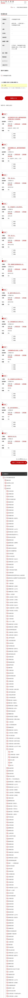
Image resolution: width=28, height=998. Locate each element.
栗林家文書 (10, 925)
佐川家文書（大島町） (13, 996)
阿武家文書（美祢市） (13, 531)
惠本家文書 (10, 673)
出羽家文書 (10, 580)
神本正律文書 (11, 865)
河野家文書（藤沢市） (13, 955)
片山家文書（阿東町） (13, 789)
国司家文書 (10, 901)
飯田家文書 (10, 540)
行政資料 (9, 485)
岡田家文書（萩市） (12, 708)
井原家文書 (10, 613)
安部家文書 (10, 510)
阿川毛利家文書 (11, 499)
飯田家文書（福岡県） (13, 542)
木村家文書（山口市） (13, 887)
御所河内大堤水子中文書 (13, 969)
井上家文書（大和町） (13, 599)
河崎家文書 (10, 849)
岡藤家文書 (10, 713)
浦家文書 (10, 667)
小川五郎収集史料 (12, 724)
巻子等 (11, 765)
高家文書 (10, 944)
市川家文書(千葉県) (12, 569)
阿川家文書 (10, 496)
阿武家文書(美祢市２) (13, 534)
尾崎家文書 (10, 727)
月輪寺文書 (10, 798)
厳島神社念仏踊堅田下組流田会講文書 (16, 578)
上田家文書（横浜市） (13, 635)
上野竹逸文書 (11, 637)
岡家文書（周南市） (12, 703)
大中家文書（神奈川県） (13, 689)
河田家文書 (10, 855)
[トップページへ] (7, 2)
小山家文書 (10, 971)
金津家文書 (10, 819)
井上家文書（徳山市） (13, 605)
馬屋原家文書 (11, 662)
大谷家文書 (10, 684)
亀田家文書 (10, 841)
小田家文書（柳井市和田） (14, 743)
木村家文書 (10, 884)
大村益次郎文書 (11, 694)
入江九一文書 (11, 621)
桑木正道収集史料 (12, 931)
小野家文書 (10, 749)
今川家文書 (10, 618)
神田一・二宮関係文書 (13, 863)
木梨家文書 (10, 876)
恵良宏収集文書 (11, 675)
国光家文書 (10, 903)
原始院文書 (10, 936)
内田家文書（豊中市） (13, 648)
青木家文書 (10, 491)
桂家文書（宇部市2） (13, 808)
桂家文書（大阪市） (12, 814)
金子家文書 (10, 825)
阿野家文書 (10, 507)
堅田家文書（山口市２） (13, 787)
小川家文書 (10, 722)
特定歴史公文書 (10, 483)
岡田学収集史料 (11, 711)
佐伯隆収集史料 (11, 985)
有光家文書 (10, 526)
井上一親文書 (11, 594)
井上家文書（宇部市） (13, 597)
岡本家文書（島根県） (13, 716)
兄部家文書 (10, 960)
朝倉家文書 (10, 502)
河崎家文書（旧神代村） (13, 852)
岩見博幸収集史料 (12, 629)
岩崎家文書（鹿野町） (13, 626)
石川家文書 (10, 553)
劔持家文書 (10, 939)
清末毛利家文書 (11, 895)
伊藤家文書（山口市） (13, 588)
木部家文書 (10, 882)
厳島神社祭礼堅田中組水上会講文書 (16, 575)
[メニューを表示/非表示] (25, 2)
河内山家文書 (11, 950)
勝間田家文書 (11, 800)
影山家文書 (10, 768)
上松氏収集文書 (11, 640)
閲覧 (14, 133)
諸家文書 (9, 488)
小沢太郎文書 (11, 735)
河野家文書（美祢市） (13, 857)
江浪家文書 (10, 670)
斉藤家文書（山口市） (13, 979)
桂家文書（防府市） (12, 803)
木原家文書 (10, 879)
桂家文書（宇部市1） (13, 806)
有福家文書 (10, 521)
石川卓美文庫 (11, 556)
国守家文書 (10, 906)
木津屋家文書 (11, 874)
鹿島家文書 (10, 770)
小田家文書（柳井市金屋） (14, 741)
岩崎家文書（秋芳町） (13, 624)
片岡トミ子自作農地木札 (13, 779)
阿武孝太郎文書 (11, 537)
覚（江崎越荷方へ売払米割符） (15, 207)
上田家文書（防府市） (13, 632)
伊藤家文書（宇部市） (13, 591)
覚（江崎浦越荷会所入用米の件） (16, 321)
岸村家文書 (10, 871)
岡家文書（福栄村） (12, 700)
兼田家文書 (10, 830)
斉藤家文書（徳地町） (13, 982)
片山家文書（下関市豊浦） (14, 792)
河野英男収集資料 (12, 860)
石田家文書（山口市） (13, 561)
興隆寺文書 (10, 963)
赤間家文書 (10, 493)
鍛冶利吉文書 (11, 776)
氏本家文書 (10, 643)
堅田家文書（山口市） (13, 784)
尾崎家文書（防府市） (13, 730)
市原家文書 (10, 572)
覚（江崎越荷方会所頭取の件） (15, 379)
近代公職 (12, 760)
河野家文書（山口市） (13, 952)
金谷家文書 (10, 822)
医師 (11, 762)
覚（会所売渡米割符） (14, 407)
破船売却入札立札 (12, 436)
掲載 (14, 137)
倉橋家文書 (10, 922)
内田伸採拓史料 (11, 654)
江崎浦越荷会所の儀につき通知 (15, 350)
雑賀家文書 (10, 977)
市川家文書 (10, 567)
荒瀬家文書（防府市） (13, 518)
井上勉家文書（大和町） (13, 607)
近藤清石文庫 (11, 974)
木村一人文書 (11, 890)
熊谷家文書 (10, 912)
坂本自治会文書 (11, 990)
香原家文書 (10, 958)
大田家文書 (10, 681)
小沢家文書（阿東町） (13, 732)
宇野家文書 (10, 659)
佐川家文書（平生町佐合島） (14, 993)
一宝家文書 (10, 583)
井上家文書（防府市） (13, 602)
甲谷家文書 (10, 947)
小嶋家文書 (10, 966)
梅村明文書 (10, 665)
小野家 (11, 751)
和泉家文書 (10, 564)
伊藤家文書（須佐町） (13, 586)
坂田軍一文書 (11, 988)
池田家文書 (10, 545)
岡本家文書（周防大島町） (14, 719)
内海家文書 (10, 656)
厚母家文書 (10, 504)
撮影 (14, 135)
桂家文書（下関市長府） (13, 811)
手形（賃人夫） (11, 178)
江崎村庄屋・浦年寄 (14, 754)
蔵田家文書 (10, 920)
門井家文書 (10, 817)
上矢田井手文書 (11, 836)
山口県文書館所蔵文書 (10, 477)
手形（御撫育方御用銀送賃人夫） (16, 264)
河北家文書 (10, 846)
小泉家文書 (10, 941)
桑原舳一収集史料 (12, 933)
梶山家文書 (10, 773)
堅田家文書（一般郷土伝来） (14, 781)
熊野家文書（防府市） (13, 917)
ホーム (13, 7)
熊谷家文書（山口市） (13, 914)
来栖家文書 (10, 928)
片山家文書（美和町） (13, 795)
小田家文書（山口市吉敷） (14, 738)
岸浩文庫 (10, 868)
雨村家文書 (10, 512)
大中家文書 (10, 686)
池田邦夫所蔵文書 (12, 548)
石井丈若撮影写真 (12, 550)
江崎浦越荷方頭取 (14, 757)
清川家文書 (10, 893)
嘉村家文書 (10, 838)
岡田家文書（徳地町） (13, 705)
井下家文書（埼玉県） (13, 610)
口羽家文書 (10, 898)
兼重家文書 (10, 827)
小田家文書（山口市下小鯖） (14, 746)
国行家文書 (10, 909)
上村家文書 (10, 833)
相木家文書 (10, 678)
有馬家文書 (10, 523)
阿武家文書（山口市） (13, 529)
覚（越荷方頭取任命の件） (14, 293)
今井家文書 (10, 616)
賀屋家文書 (10, 844)
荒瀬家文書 (10, 515)
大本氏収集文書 (11, 697)
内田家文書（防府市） (13, 651)
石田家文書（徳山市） (13, 559)
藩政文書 (9, 480)
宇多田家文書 (11, 645)
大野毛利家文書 (11, 692)
